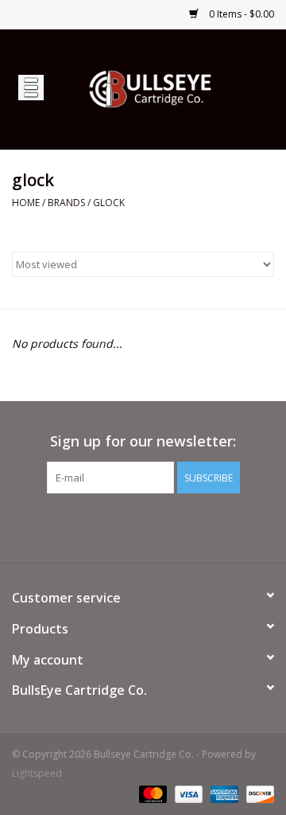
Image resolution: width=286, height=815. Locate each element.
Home (26, 202)
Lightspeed (37, 773)
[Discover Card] (257, 793)
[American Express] (223, 793)
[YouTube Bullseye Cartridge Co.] (143, 526)
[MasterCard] (151, 793)
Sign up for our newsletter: (143, 441)
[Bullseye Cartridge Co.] (174, 88)
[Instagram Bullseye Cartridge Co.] (171, 526)
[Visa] (187, 793)
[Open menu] (31, 87)
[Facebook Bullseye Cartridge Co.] (114, 526)
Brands (66, 202)
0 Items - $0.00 (240, 14)
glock (109, 202)
